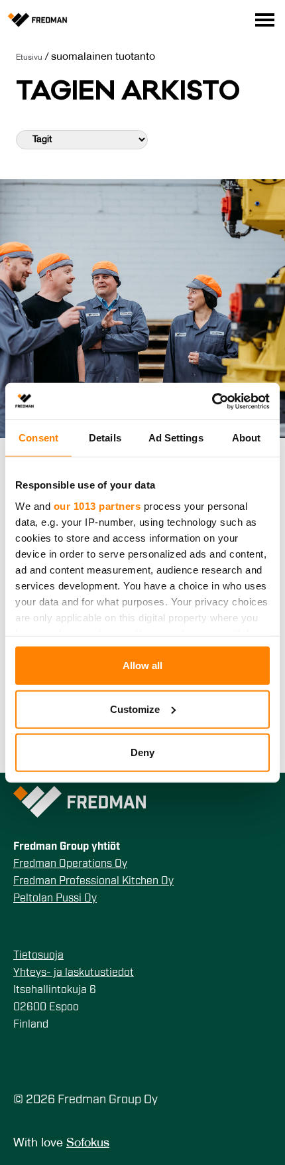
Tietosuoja (38, 956)
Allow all (142, 665)
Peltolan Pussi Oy (55, 898)
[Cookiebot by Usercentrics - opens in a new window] (212, 401)
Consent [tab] (38, 437)
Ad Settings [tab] (175, 437)
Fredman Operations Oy (70, 864)
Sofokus (87, 1143)
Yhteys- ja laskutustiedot (73, 973)
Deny (142, 752)
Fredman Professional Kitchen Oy (93, 881)
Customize (135, 708)
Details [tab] (105, 437)
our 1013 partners (97, 505)
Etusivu (29, 57)
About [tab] (246, 437)
